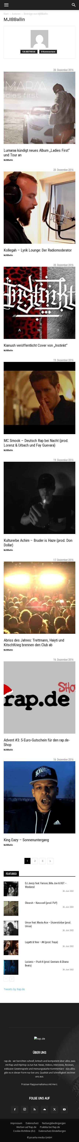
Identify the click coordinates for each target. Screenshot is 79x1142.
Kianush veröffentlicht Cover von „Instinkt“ (35, 345)
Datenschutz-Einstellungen (52, 1131)
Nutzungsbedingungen (54, 1123)
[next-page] (50, 861)
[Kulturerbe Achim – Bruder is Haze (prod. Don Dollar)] (39, 498)
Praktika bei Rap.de (50, 1127)
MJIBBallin (8, 160)
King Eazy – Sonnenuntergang (26, 840)
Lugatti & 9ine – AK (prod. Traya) (41, 942)
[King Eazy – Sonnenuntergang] (39, 797)
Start (6, 13)
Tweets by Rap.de (14, 989)
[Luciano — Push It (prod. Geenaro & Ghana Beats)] (11, 967)
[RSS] (34, 1109)
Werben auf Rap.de (26, 1127)
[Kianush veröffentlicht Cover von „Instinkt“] (39, 303)
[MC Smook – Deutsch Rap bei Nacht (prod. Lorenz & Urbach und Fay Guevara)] (39, 398)
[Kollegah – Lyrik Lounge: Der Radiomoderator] (39, 208)
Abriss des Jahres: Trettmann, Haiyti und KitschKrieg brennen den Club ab (34, 642)
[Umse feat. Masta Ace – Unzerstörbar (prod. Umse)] (11, 928)
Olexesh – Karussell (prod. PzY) (41, 902)
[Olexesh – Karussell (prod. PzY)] (11, 908)
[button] (6, 5)
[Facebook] (14, 1109)
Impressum (16, 1123)
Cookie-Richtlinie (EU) (24, 1131)
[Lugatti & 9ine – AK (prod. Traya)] (11, 947)
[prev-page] (6, 979)
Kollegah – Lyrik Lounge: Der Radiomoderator (38, 250)
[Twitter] (54, 1109)
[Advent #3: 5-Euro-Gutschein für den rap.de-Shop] (39, 697)
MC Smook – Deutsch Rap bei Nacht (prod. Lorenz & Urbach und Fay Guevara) (36, 442)
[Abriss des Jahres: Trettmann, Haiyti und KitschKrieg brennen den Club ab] (39, 598)
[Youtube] (64, 1109)
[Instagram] (24, 1109)
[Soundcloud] (44, 1109)
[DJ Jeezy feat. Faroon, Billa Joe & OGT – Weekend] (11, 888)
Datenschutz (32, 1123)
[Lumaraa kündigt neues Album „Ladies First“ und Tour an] (39, 108)
